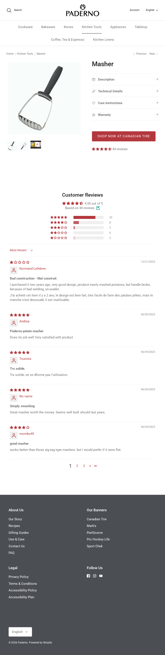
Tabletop (141, 27)
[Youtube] (100, 575)
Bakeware (48, 27)
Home (10, 53)
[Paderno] (82, 10)
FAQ (11, 553)
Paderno (23, 642)
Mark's (91, 526)
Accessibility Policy (23, 590)
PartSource (95, 533)
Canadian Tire (97, 519)
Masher (41, 53)
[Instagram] (94, 575)
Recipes (14, 526)
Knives (68, 27)
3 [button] (84, 466)
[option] (44, 98)
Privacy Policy (19, 577)
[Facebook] (88, 575)
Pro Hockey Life (98, 539)
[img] (19, 262)
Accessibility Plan (21, 597)
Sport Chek (95, 546)
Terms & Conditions (23, 584)
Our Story (15, 519)
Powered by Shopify (40, 642)
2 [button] (77, 466)
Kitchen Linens (103, 40)
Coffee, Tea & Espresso (67, 40)
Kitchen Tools (92, 27)
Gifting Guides (19, 533)
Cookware (25, 27)
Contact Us (17, 546)
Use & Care (16, 539)
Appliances (118, 27)
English (150, 10)
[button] (102, 149)
